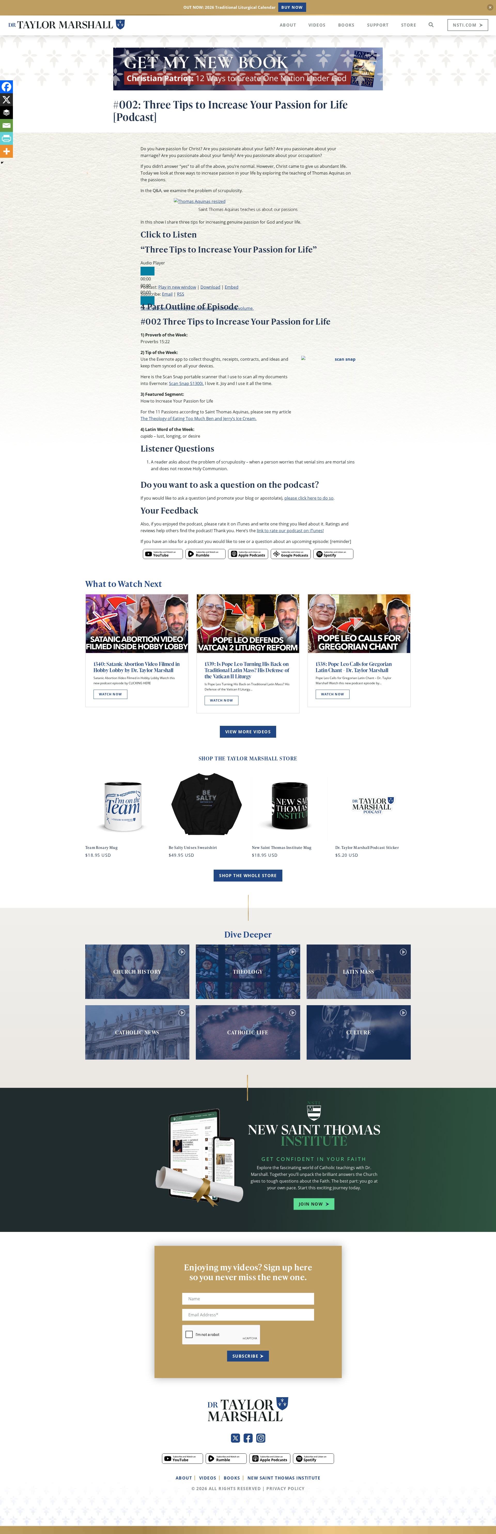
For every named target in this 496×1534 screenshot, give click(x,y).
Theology (248, 971)
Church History (137, 971)
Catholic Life (248, 1032)
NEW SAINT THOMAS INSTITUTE (283, 1478)
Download (210, 287)
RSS (180, 294)
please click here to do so (309, 498)
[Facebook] (6, 86)
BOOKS (232, 1478)
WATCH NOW (110, 694)
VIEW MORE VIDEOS (248, 732)
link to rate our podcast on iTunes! (290, 530)
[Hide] (2, 163)
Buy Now (292, 7)
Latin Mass (358, 971)
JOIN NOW (311, 1204)
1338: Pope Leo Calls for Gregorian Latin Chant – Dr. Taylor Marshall (354, 667)
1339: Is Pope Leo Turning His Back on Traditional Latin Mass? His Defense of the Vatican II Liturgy (247, 670)
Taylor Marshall (67, 25)
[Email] (6, 125)
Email (167, 294)
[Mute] (147, 300)
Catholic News (137, 1032)
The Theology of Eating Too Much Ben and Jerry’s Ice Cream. (199, 418)
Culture (358, 1032)
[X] (6, 99)
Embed (231, 287)
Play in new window (177, 287)
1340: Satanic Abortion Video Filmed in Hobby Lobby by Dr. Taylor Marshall (137, 667)
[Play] (147, 271)
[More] (6, 151)
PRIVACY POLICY (285, 1488)
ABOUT (184, 1478)
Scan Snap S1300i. (186, 383)
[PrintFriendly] (6, 138)
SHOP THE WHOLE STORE (248, 875)
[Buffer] (6, 112)
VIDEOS (207, 1478)
